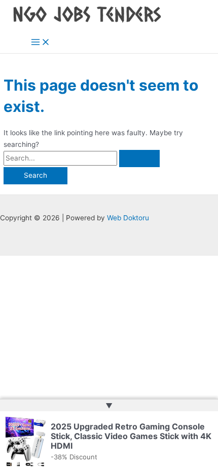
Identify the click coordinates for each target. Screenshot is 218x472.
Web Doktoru (128, 218)
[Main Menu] (40, 43)
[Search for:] (82, 158)
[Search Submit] (139, 158)
